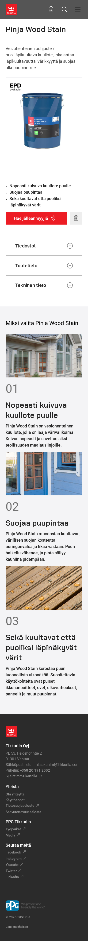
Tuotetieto (26, 265)
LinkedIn (12, 877)
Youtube (12, 865)
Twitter (11, 871)
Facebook (13, 852)
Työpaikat (13, 829)
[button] (51, 9)
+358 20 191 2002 (35, 770)
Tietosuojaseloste (20, 805)
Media (10, 835)
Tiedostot (25, 246)
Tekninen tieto (30, 285)
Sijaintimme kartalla (21, 776)
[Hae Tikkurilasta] (64, 9)
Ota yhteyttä (15, 794)
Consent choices (17, 926)
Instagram (14, 859)
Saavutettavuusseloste (23, 812)
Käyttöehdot (15, 800)
